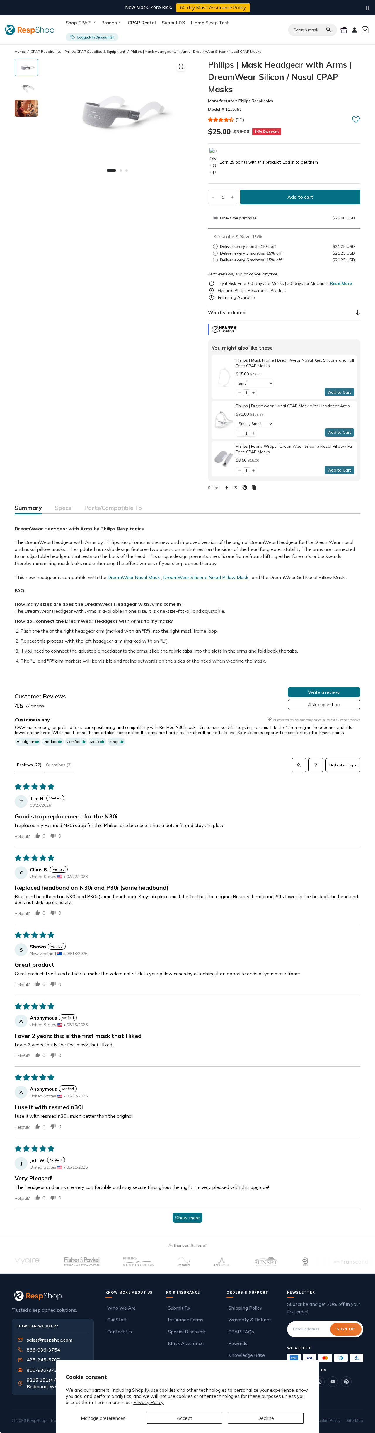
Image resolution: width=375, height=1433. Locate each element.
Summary (28, 507)
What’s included (227, 312)
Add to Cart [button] (339, 392)
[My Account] (354, 30)
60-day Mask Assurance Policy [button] (213, 7)
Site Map (354, 1420)
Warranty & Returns (250, 1320)
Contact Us (119, 1332)
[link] (223, 377)
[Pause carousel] (367, 8)
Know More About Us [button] (129, 1292)
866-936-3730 (43, 1370)
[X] (236, 487)
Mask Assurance (186, 1343)
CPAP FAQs (241, 1332)
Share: (213, 487)
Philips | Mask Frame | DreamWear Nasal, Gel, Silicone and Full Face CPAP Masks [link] (295, 363)
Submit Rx (179, 1308)
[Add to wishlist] (356, 119)
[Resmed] (165, 1261)
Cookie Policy (328, 1420)
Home (20, 51)
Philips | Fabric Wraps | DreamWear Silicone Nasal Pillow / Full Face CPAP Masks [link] (295, 449)
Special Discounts (187, 1332)
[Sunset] (248, 1261)
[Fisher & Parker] (63, 1261)
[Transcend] (332, 1261)
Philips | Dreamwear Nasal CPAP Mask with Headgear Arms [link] (293, 406)
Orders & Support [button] (247, 1292)
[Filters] (315, 765)
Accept (184, 1418)
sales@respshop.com (49, 1340)
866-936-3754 (43, 1350)
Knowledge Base (246, 1355)
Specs (63, 507)
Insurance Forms (185, 1320)
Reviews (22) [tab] (29, 764)
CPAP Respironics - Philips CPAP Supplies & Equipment (78, 51)
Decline (266, 1418)
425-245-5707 (39, 1360)
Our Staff (117, 1320)
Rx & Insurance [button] (183, 1292)
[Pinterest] (245, 487)
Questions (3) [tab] (58, 764)
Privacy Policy (148, 1402)
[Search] (329, 30)
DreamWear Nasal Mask (134, 577)
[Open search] (299, 765)
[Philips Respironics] (120, 1261)
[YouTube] (333, 1381)
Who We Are (121, 1308)
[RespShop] (53, 1295)
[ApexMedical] (203, 1261)
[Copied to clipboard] (254, 487)
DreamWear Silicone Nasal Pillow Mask (205, 577)
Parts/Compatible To (113, 507)
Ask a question (324, 704)
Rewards (237, 1343)
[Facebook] (227, 487)
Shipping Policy (245, 1308)
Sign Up (346, 1329)
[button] (221, 119)
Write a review (324, 692)
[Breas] (287, 1261)
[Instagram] (319, 1381)
